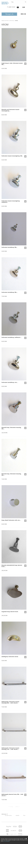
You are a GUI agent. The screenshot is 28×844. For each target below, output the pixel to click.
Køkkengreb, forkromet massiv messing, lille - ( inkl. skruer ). (10, 702)
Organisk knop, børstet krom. (10, 611)
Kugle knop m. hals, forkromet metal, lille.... (12, 63)
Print (24, 815)
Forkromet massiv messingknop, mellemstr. (11, 201)
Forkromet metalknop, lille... (9, 247)
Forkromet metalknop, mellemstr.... (12, 337)
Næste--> (17, 806)
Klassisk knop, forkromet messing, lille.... (11, 474)
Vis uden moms (8, 815)
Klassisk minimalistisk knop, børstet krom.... (12, 565)
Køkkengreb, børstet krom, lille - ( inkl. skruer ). (12, 795)
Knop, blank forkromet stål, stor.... (11, 520)
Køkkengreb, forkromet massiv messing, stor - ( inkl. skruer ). (10, 748)
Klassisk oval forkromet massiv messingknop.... (10, 110)
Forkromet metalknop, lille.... (10, 292)
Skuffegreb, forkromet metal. (10, 656)
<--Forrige (10, 806)
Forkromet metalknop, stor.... (10, 382)
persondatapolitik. (6, 841)
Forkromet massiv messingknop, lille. (12, 156)
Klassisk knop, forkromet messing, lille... (11, 428)
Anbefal (17, 815)
